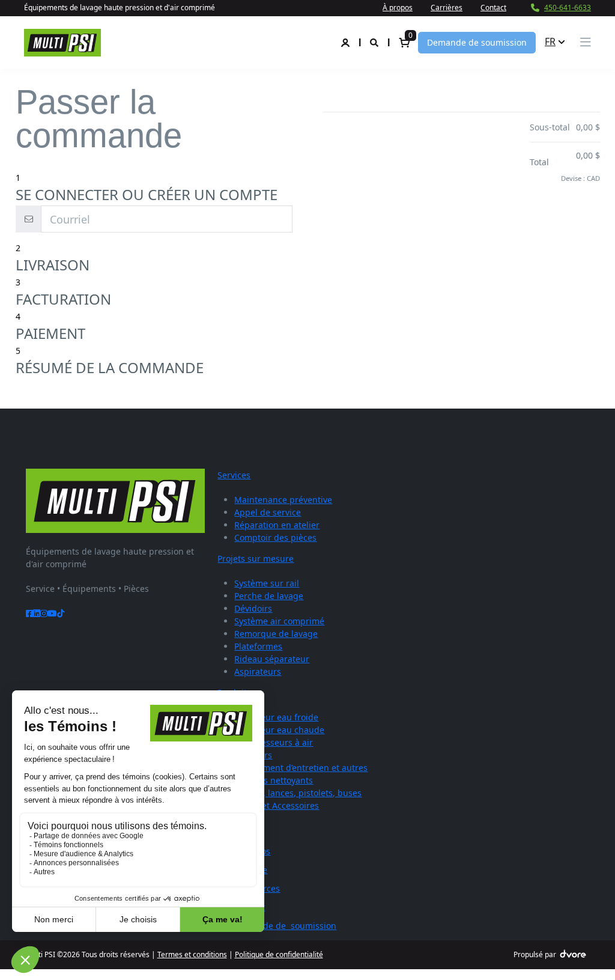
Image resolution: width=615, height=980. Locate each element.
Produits (234, 692)
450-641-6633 (567, 7)
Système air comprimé (279, 621)
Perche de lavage (268, 595)
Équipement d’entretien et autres (301, 767)
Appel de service (267, 512)
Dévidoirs (253, 608)
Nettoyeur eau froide (276, 717)
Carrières (446, 7)
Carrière (250, 869)
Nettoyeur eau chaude (279, 729)
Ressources (257, 888)
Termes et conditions (192, 954)
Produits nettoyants (273, 780)
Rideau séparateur (271, 659)
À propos (398, 7)
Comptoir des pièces (275, 537)
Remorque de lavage (276, 633)
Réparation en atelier (277, 525)
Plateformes (258, 646)
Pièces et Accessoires (276, 805)
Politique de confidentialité (279, 954)
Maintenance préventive (283, 499)
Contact (493, 7)
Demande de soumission (477, 42)
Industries (238, 826)
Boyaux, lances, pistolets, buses (298, 793)
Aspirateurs (257, 671)
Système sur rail (266, 583)
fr (550, 41)
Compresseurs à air (273, 742)
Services (233, 475)
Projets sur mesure (255, 558)
